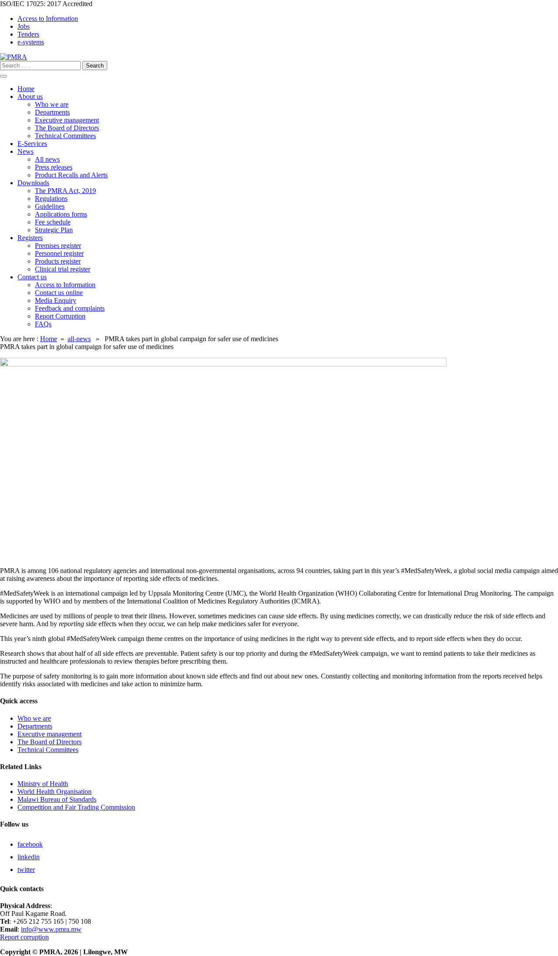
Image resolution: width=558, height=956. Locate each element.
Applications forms (61, 214)
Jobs (23, 26)
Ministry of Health (42, 783)
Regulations (51, 198)
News (25, 151)
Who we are (51, 104)
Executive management (67, 120)
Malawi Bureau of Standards (56, 799)
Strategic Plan (54, 230)
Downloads (33, 182)
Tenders (28, 34)
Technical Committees (65, 135)
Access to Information (47, 18)
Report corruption (24, 937)
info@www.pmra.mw (51, 929)
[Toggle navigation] (3, 76)
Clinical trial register (62, 269)
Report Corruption (60, 316)
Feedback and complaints (70, 308)
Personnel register (59, 253)
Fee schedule (53, 222)
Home (25, 88)
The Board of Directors (67, 128)
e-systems (30, 42)
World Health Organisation (54, 791)
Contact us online (59, 292)
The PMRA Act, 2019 (65, 190)
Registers (30, 237)
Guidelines (50, 206)
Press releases (53, 167)
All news (47, 159)
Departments (52, 112)
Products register (58, 261)
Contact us (32, 277)
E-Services (32, 143)
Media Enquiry (55, 300)
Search (95, 65)
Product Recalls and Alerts (71, 175)
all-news (79, 338)
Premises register (58, 245)
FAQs (43, 324)
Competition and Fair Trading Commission (76, 807)
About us (30, 96)
